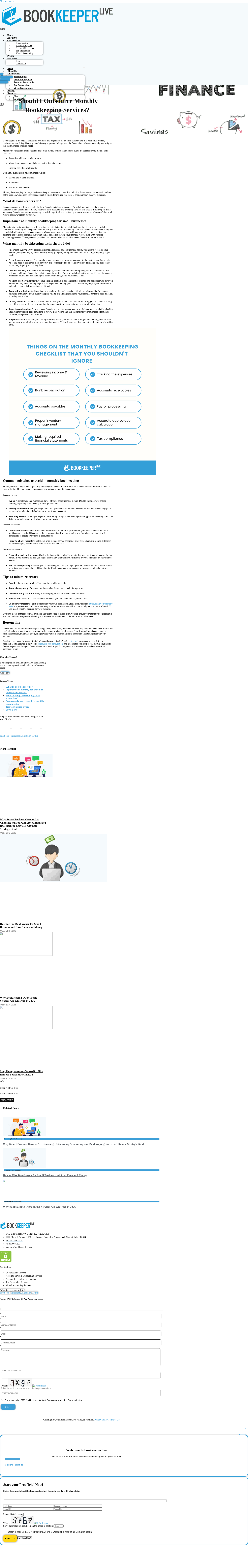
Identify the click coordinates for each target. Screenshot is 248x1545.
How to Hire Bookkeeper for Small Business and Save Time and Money (21, 925)
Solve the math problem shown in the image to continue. (26, 1388)
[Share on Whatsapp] (41, 728)
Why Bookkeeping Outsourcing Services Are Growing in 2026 (18, 999)
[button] (42, 30)
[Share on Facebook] (11, 728)
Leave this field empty (11, 1370)
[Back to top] (242, 1431)
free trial (74, 641)
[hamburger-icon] (84, 67)
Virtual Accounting (24, 53)
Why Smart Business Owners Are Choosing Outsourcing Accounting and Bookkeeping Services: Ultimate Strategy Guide (23, 824)
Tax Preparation (23, 50)
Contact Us (21, 63)
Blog (18, 61)
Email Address (7, 1088)
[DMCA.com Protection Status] (5, 1261)
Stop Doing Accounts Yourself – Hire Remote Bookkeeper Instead (21, 1073)
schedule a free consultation (50, 644)
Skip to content (7, 1)
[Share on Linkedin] (21, 728)
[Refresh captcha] (39, 1385)
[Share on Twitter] (31, 728)
